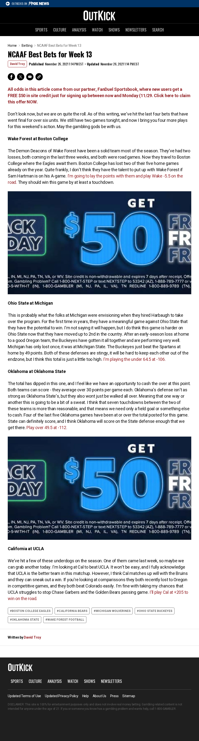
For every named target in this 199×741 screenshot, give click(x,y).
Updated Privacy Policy (61, 696)
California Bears (73, 611)
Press (114, 696)
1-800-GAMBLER (165, 708)
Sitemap (128, 696)
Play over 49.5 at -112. (46, 427)
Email (29, 76)
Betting (27, 45)
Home (12, 45)
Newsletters (135, 30)
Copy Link (39, 76)
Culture (59, 30)
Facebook (11, 76)
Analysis (79, 30)
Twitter (20, 76)
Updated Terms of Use (24, 696)
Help (85, 696)
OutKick (99, 15)
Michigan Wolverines (113, 611)
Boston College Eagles (31, 611)
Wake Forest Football (65, 619)
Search (158, 30)
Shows (114, 30)
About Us (99, 696)
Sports (41, 30)
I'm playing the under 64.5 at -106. (134, 359)
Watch (97, 30)
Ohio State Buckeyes (155, 611)
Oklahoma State (25, 619)
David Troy (17, 64)
